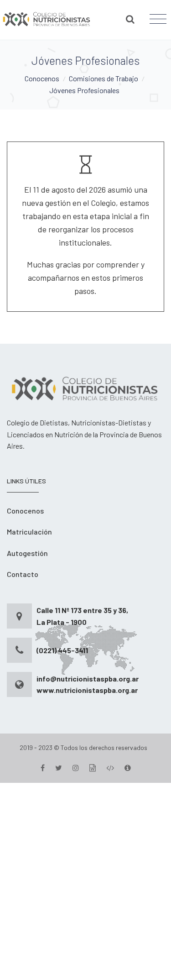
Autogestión (27, 553)
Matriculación (29, 531)
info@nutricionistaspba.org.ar (87, 678)
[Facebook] (43, 767)
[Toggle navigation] (158, 19)
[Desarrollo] (110, 767)
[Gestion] (92, 767)
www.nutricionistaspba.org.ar (87, 690)
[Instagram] (76, 767)
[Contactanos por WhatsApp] (85, 867)
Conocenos (42, 78)
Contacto (22, 574)
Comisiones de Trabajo (103, 78)
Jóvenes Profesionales (84, 90)
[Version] (127, 767)
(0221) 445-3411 (62, 650)
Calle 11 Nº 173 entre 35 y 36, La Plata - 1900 (82, 616)
